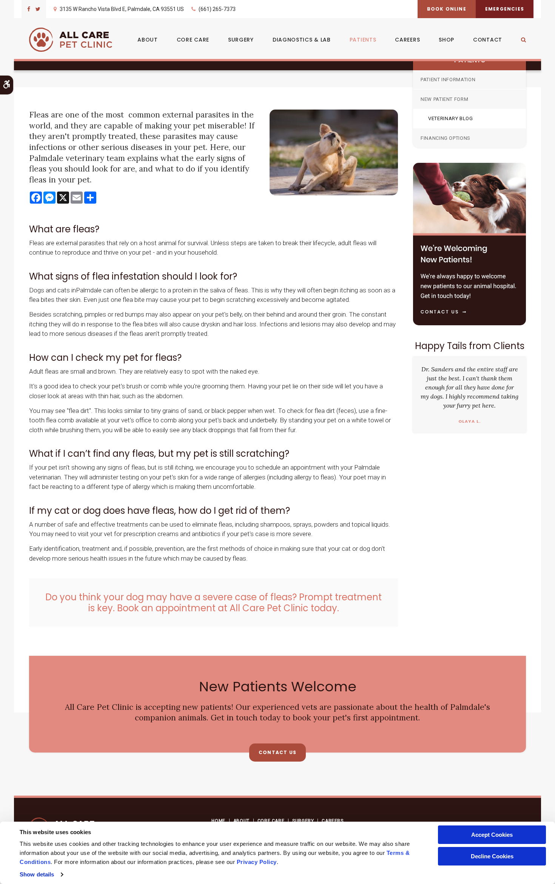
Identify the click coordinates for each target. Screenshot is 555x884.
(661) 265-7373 (217, 9)
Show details (37, 874)
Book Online (446, 9)
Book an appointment (166, 608)
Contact (487, 39)
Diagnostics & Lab (302, 39)
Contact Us (277, 752)
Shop (446, 39)
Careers (407, 39)
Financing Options (445, 138)
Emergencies (504, 9)
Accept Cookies (492, 834)
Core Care (193, 39)
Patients (363, 39)
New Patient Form (444, 99)
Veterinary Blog (450, 118)
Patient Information (448, 79)
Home (218, 821)
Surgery (241, 39)
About (147, 39)
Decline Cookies (492, 856)
